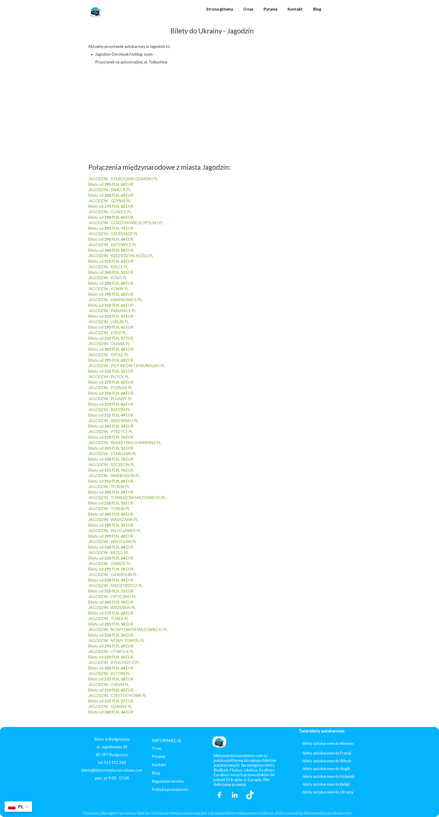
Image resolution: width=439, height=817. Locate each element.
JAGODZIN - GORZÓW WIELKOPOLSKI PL (125, 222)
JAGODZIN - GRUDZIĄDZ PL (113, 233)
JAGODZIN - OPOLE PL (108, 354)
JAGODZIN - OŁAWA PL (109, 343)
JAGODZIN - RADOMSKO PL (113, 420)
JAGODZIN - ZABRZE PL (109, 563)
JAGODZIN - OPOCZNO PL (112, 596)
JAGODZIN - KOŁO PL (107, 277)
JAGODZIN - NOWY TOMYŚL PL (116, 640)
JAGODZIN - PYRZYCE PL (110, 431)
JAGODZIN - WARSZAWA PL (113, 519)
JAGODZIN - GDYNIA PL (109, 200)
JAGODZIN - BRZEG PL (108, 552)
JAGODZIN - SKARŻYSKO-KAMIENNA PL (124, 442)
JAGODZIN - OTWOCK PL (111, 651)
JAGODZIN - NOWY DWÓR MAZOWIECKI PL (128, 629)
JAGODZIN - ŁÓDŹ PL (107, 332)
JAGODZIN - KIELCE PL (108, 266)
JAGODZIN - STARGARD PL (112, 453)
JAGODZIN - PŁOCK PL (108, 376)
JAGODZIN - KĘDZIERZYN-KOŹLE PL (120, 255)
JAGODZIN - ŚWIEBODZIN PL (114, 475)
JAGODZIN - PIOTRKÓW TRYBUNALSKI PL (126, 365)
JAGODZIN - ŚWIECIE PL (109, 189)
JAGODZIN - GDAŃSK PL (110, 706)
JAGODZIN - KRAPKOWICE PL (115, 299)
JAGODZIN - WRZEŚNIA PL (112, 607)
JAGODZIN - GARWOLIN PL (112, 574)
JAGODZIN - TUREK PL (108, 618)
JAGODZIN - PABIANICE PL (112, 310)
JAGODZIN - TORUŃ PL (109, 508)
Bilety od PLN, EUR (110, 184)
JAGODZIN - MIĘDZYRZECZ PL (115, 585)
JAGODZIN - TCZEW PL (108, 486)
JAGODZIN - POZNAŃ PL (110, 387)
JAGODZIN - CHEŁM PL (108, 684)
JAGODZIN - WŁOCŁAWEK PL (114, 530)
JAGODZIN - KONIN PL (108, 288)
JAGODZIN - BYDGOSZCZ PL (113, 662)
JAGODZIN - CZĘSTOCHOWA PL (117, 695)
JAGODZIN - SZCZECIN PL (111, 464)
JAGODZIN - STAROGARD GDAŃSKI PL (123, 178)
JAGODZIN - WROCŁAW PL (112, 541)
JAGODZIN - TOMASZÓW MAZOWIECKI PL (127, 497)
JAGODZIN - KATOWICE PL (112, 244)
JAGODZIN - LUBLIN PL (108, 321)
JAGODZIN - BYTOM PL (109, 673)
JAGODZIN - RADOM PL (109, 409)
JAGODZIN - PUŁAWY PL (110, 398)
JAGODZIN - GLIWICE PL (109, 211)
